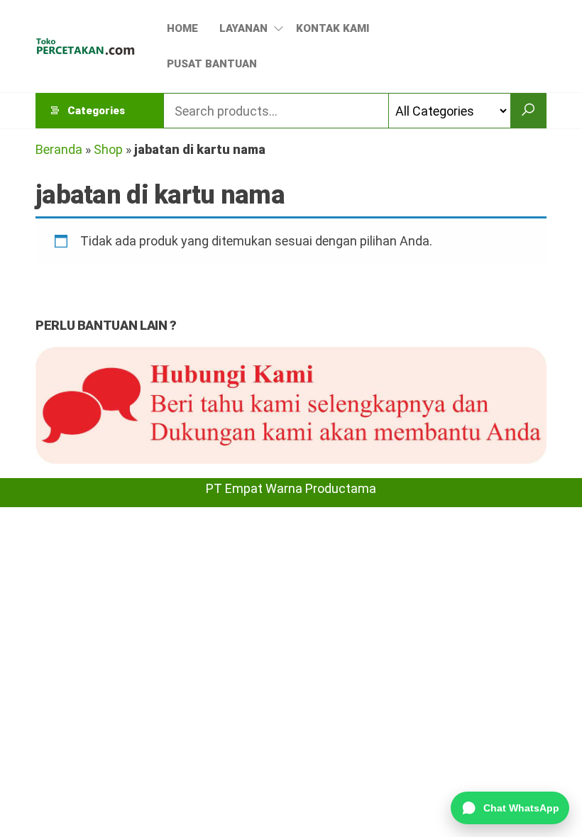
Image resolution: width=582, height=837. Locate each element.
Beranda (58, 149)
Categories (96, 110)
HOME (182, 28)
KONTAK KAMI (332, 28)
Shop (108, 149)
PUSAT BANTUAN (212, 63)
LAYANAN (243, 28)
